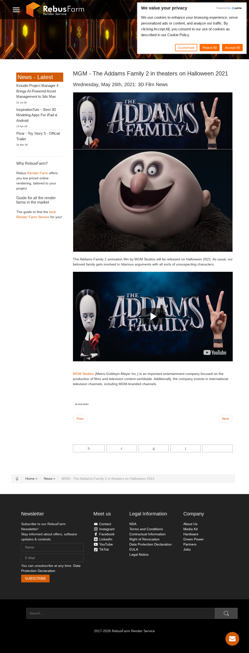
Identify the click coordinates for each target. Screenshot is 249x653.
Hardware (190, 534)
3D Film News (82, 404)
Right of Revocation (144, 539)
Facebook (107, 534)
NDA (132, 524)
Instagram (107, 529)
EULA (133, 549)
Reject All (210, 48)
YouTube (106, 544)
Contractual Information (147, 534)
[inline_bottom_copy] (217, 448)
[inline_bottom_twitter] (122, 448)
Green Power (193, 539)
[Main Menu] (16, 10)
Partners (189, 544)
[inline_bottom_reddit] (185, 448)
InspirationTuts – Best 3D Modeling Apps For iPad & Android (36, 115)
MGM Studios (83, 374)
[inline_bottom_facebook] (89, 448)
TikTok (104, 549)
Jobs (187, 549)
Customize (186, 48)
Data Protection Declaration (150, 544)
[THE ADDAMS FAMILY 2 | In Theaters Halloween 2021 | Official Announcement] (214, 352)
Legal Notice (139, 554)
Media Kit (190, 529)
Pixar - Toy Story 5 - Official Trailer (38, 136)
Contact (105, 524)
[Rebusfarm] (55, 9)
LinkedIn (105, 539)
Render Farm (37, 173)
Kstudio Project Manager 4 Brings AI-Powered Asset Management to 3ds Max (37, 91)
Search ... (18, 613)
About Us (190, 524)
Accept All (232, 48)
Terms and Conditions (146, 529)
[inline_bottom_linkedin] (153, 448)
